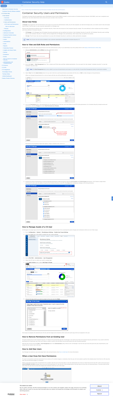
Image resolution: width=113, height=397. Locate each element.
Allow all (99, 386)
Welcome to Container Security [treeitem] (10, 9)
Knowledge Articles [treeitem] (7, 71)
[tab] (4, 6)
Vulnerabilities (6, 41)
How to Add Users (63, 352)
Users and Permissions (42, 9)
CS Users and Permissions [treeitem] (12, 24)
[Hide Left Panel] (22, 5)
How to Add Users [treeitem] (10, 26)
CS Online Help (28, 9)
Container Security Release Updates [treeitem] (11, 11)
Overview (6, 17)
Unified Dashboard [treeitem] (7, 76)
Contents (3, 6)
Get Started (6, 15)
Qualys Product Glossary (8, 78)
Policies (5, 52)
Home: (23, 9)
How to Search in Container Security (10, 59)
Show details (23, 394)
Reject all (99, 393)
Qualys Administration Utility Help (92, 47)
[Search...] (106, 2)
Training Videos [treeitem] (6, 73)
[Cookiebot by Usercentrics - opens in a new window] (11, 394)
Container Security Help (33, 2)
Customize (98, 390)
